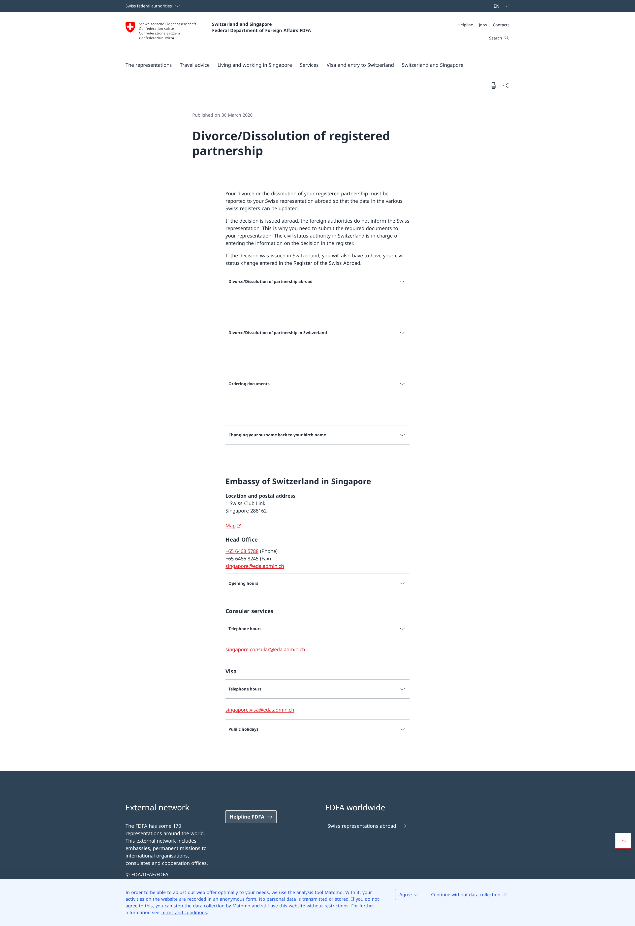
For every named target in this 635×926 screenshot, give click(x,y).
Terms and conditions (184, 912)
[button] (149, 65)
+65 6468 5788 (241, 551)
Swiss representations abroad (361, 826)
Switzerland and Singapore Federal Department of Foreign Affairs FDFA (261, 27)
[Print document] (493, 85)
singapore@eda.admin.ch (254, 566)
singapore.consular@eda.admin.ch (265, 649)
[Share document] (506, 85)
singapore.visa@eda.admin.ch (259, 709)
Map (230, 525)
